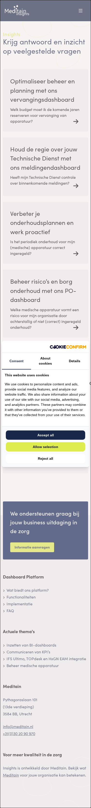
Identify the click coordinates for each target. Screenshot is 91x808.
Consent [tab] (16, 361)
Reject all (45, 458)
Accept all (45, 435)
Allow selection (45, 447)
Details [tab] (74, 361)
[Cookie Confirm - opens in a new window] (68, 347)
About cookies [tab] (45, 360)
